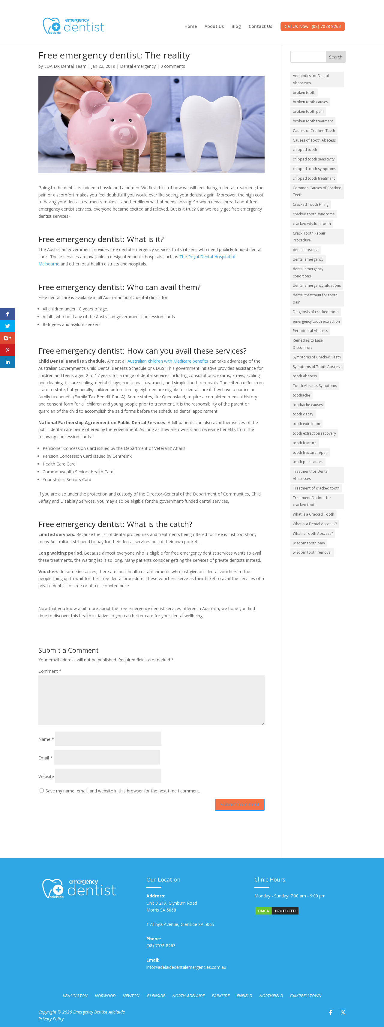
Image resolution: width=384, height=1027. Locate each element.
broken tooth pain (308, 111)
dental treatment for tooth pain (315, 298)
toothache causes (308, 404)
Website (46, 776)
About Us (214, 26)
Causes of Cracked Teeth (314, 130)
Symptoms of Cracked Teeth (317, 357)
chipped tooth (305, 149)
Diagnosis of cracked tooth (316, 311)
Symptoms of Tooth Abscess (317, 366)
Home (190, 26)
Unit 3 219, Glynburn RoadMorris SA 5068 (171, 903)
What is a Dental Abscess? (315, 523)
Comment (50, 671)
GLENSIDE (156, 996)
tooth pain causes (308, 461)
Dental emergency (138, 66)
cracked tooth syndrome (314, 214)
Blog (236, 26)
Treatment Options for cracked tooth (312, 501)
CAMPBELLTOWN (305, 996)
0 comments (172, 66)
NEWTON (131, 996)
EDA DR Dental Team (65, 66)
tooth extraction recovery (314, 433)
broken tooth (304, 92)
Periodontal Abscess (310, 330)
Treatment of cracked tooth (316, 488)
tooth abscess (305, 376)
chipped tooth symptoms (314, 168)
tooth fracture (304, 442)
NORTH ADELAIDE (188, 996)
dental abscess (305, 249)
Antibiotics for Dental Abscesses (311, 79)
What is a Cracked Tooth (313, 514)
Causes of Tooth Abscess (314, 140)
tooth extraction (306, 423)
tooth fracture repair (310, 452)
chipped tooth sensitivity (313, 159)
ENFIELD (244, 996)
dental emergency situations (317, 285)
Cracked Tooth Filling (310, 204)
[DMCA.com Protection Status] (276, 914)
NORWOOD (105, 996)
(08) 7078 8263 (161, 945)
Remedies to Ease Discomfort (308, 344)
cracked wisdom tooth (312, 223)
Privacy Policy (51, 1019)
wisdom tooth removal (312, 552)
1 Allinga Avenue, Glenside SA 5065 (180, 924)
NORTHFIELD (271, 996)
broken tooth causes (310, 101)
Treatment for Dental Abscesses (310, 475)
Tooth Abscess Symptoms (315, 385)
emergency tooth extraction (316, 321)
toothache (301, 395)
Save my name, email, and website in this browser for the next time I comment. (123, 791)
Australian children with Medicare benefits (168, 361)
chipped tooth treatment (314, 178)
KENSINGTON (75, 996)
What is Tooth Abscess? (313, 533)
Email (45, 758)
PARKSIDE (221, 996)
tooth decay (303, 414)
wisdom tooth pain (309, 543)
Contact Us (260, 26)
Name (46, 739)
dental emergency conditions (308, 272)
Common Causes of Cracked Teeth (317, 191)
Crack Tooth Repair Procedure (309, 237)
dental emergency (308, 259)
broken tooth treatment (313, 121)
